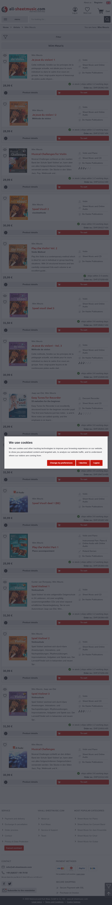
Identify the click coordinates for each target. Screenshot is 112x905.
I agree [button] (96, 463)
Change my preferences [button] (61, 463)
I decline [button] (83, 463)
